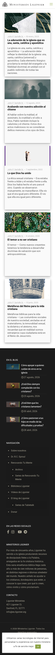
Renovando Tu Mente (21, 462)
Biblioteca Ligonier (20, 486)
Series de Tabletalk (24, 505)
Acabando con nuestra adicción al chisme (26, 108)
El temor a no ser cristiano (22, 239)
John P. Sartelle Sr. (15, 36)
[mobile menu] (51, 4)
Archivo (19, 469)
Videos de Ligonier (20, 492)
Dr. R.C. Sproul (18, 456)
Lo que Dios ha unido (19, 173)
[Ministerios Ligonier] (23, 4)
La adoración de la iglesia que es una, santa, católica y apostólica (26, 41)
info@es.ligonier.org (16, 612)
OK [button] (38, 647)
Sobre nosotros (18, 450)
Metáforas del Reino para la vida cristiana (25, 307)
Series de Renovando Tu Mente (27, 477)
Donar (14, 512)
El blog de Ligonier (20, 498)
